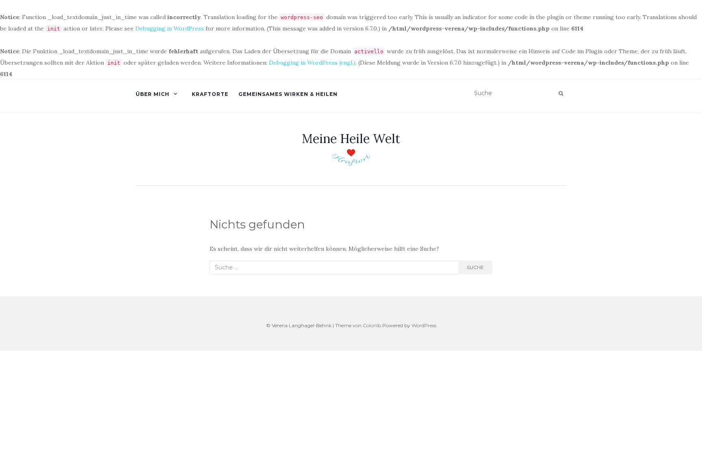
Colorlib (372, 325)
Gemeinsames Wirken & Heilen (288, 94)
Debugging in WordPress (169, 28)
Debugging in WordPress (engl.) (312, 62)
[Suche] (560, 93)
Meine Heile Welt (351, 139)
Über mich (152, 94)
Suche (475, 267)
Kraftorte (210, 94)
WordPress (424, 325)
